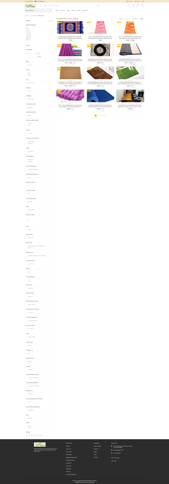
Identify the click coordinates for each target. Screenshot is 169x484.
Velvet (29, 91)
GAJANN (30, 65)
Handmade (30, 107)
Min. (27, 53)
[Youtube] (112, 461)
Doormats (28, 34)
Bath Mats (28, 32)
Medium (30, 361)
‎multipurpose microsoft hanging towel (36, 246)
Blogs (79, 10)
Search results (41, 15)
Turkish (29, 229)
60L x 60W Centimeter (33, 169)
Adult (29, 177)
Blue (29, 73)
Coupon (73, 10)
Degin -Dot (30, 247)
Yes (29, 280)
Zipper (29, 345)
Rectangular (30, 151)
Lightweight (30, 410)
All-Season (30, 369)
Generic (30, 427)
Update (39, 56)
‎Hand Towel (30, 264)
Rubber (29, 115)
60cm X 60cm (31, 83)
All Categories (33, 15)
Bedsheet (28, 37)
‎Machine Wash (31, 141)
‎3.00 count (30, 237)
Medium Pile (30, 99)
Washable (30, 161)
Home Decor (31, 312)
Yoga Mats (28, 35)
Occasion (30, 133)
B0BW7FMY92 (31, 210)
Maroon (29, 75)
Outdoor (30, 123)
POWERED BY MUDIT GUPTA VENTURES (84, 482)
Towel (27, 30)
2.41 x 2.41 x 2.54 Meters (33, 377)
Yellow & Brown (31, 337)
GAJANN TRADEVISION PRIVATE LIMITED (37, 255)
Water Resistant (32, 304)
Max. (35, 53)
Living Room (30, 288)
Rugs (27, 28)
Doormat (30, 296)
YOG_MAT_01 (31, 328)
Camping (30, 418)
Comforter (30, 394)
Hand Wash (30, 143)
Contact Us (85, 10)
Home (57, 10)
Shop (68, 10)
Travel (29, 402)
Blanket (28, 39)
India (29, 193)
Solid (29, 272)
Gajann (29, 426)
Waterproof (30, 159)
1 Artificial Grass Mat (32, 320)
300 (29, 353)
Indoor (29, 125)
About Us (62, 10)
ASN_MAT (30, 201)
